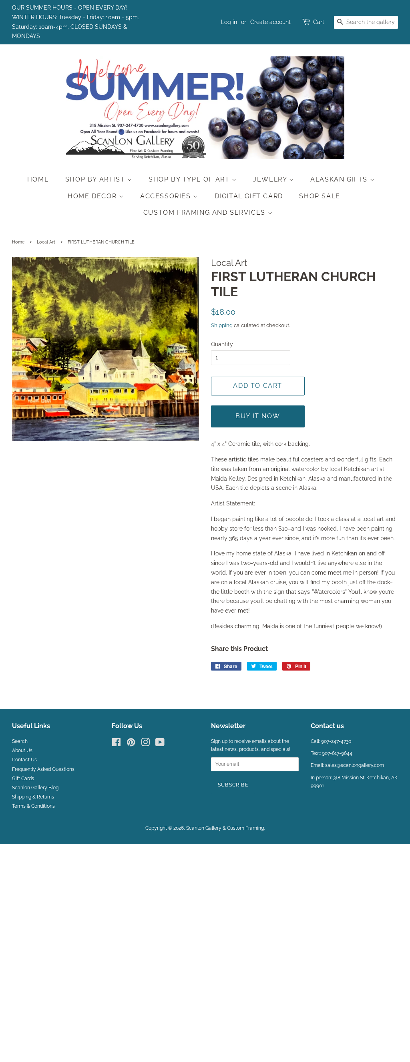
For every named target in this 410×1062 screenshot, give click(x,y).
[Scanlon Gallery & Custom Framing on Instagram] (145, 744)
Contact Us (24, 760)
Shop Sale (319, 196)
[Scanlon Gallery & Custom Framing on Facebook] (116, 744)
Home (38, 179)
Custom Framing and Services (205, 212)
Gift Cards (23, 778)
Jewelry (271, 179)
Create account (270, 22)
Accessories (166, 196)
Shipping (222, 325)
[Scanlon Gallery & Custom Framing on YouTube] (160, 744)
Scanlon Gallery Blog (35, 788)
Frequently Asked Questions (43, 769)
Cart (318, 22)
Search (20, 741)
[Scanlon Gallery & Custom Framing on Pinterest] (131, 744)
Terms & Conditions (33, 806)
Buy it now (257, 416)
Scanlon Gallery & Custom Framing (225, 828)
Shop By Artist (96, 179)
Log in (229, 22)
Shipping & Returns (33, 797)
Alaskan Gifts (340, 179)
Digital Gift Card (249, 196)
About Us (22, 750)
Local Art (46, 242)
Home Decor (93, 196)
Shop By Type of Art (190, 179)
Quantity (222, 344)
